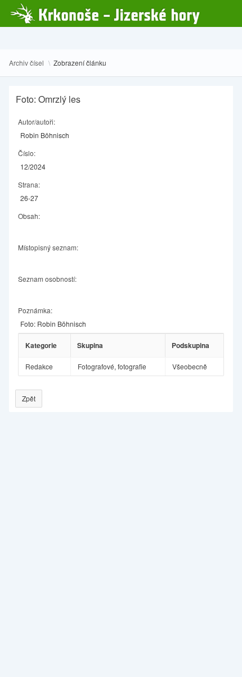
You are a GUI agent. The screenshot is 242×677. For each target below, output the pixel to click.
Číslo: (26, 153)
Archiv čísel (26, 62)
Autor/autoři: (36, 121)
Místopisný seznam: (48, 247)
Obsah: (29, 216)
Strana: (29, 184)
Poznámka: (35, 310)
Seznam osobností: (47, 278)
